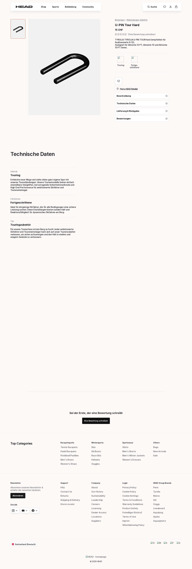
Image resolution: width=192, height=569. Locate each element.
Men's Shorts (129, 451)
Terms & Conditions (132, 500)
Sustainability (98, 496)
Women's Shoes (68, 464)
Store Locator (67, 504)
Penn (155, 487)
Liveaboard (159, 508)
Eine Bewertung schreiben (96, 421)
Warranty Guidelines (132, 504)
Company (95, 483)
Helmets (95, 459)
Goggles (95, 464)
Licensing (96, 508)
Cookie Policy (129, 491)
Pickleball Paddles (69, 455)
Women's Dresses (131, 459)
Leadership (97, 500)
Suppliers (96, 521)
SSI (154, 500)
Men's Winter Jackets (133, 455)
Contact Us (66, 491)
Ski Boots (96, 451)
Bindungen (120, 20)
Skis (93, 447)
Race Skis (96, 455)
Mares (156, 496)
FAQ (62, 487)
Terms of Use (129, 516)
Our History (97, 491)
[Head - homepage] (24, 7)
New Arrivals (159, 451)
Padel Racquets (68, 451)
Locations (96, 516)
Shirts (125, 447)
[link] (164, 7)
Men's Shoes (67, 459)
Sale (155, 455)
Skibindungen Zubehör (137, 20)
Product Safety (130, 508)
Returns (64, 496)
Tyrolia (156, 491)
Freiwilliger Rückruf (132, 512)
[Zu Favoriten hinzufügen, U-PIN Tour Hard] (118, 81)
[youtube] (24, 510)
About (94, 487)
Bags (155, 447)
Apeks (156, 516)
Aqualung (158, 512)
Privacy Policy (129, 487)
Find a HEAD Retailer (129, 89)
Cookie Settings (130, 496)
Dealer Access (98, 512)
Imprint (126, 521)
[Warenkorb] (176, 7)
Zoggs (156, 504)
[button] (142, 96)
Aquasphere (159, 521)
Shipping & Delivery (70, 500)
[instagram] (14, 510)
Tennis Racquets (68, 447)
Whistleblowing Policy (133, 525)
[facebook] (34, 510)
